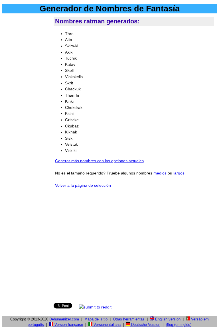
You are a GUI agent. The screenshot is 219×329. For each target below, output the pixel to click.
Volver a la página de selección (83, 185)
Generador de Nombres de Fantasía (110, 8)
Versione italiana (106, 324)
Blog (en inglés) (178, 324)
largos (178, 173)
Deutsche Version (145, 324)
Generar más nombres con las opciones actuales (99, 161)
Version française (68, 324)
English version (167, 319)
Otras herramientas (129, 319)
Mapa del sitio (96, 319)
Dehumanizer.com (64, 319)
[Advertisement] (27, 102)
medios (160, 173)
